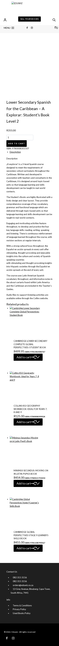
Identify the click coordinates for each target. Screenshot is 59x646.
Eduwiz (15, 632)
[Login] (5, 19)
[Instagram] (32, 28)
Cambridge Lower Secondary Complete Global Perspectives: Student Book (30, 344)
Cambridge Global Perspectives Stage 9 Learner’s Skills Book (31, 535)
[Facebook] (27, 28)
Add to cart (16, 143)
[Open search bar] (54, 19)
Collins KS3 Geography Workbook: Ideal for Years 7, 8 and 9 (30, 408)
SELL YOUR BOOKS (29, 19)
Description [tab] (15, 152)
